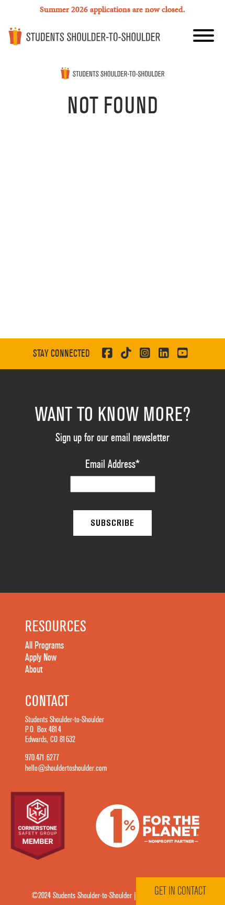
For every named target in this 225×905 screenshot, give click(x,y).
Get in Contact (180, 891)
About (33, 669)
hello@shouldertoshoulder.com (66, 768)
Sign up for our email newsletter (112, 437)
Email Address (112, 464)
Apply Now (41, 657)
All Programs (44, 645)
